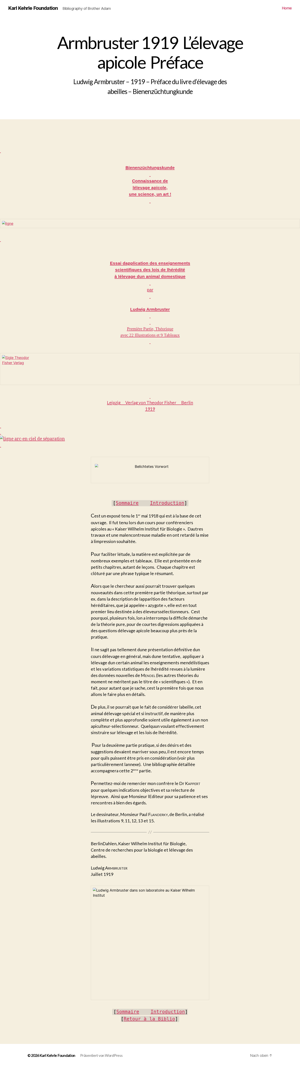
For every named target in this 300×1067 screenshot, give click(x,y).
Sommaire (127, 503)
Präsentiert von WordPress (101, 1055)
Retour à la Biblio (149, 1018)
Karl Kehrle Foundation (33, 8)
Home (287, 8)
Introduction (167, 503)
